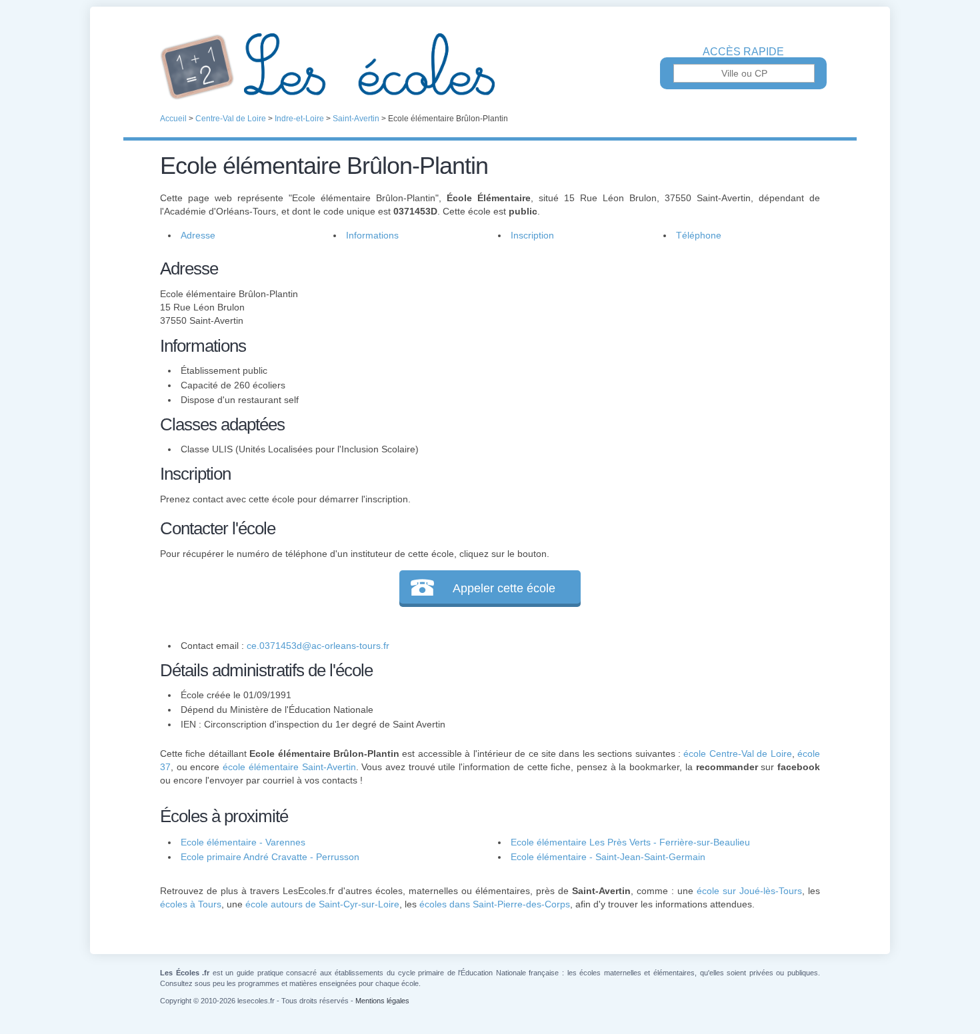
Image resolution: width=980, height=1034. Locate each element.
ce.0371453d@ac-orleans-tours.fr (318, 645)
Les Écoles (490, 66)
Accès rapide (743, 52)
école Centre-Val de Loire (737, 753)
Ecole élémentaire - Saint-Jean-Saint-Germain (608, 856)
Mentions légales (382, 1001)
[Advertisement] (649, 349)
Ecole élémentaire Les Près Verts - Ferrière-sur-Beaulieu (630, 842)
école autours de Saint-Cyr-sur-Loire (322, 904)
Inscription (532, 235)
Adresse (198, 235)
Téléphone (698, 235)
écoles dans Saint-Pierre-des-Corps (494, 904)
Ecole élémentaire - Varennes (243, 842)
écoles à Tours (190, 904)
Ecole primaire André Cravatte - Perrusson (270, 856)
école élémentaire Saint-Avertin (289, 767)
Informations (372, 235)
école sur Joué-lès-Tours (749, 890)
